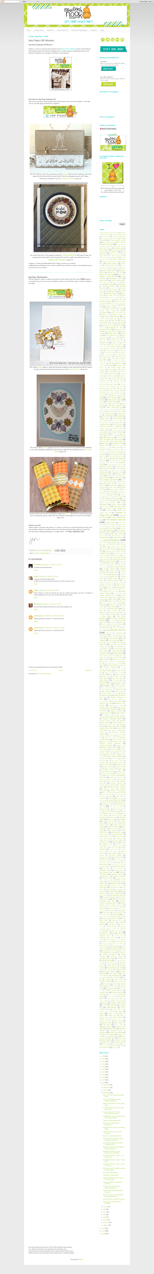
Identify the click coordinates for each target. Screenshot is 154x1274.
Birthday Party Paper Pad (113, 309)
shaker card (103, 885)
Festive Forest (112, 487)
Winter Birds (114, 1036)
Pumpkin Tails (109, 845)
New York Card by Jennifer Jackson (114, 1199)
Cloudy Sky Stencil (115, 400)
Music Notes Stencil (117, 678)
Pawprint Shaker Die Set (108, 817)
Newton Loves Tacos (106, 707)
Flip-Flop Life (103, 498)
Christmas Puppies (112, 384)
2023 (103, 1064)
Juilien (45, 447)
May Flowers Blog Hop (111, 663)
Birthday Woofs (106, 314)
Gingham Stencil (105, 538)
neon (110, 686)
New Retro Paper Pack (109, 689)
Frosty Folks (114, 526)
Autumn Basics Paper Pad (115, 255)
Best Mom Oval (111, 295)
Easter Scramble (104, 458)
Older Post (89, 670)
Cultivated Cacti (105, 424)
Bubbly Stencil (113, 333)
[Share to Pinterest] (64, 550)
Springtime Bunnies (116, 956)
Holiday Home (111, 599)
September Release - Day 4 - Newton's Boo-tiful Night (112, 1152)
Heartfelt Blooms (109, 569)
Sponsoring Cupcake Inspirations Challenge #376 (113, 1143)
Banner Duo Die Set (115, 272)
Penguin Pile (110, 819)
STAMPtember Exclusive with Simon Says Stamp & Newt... (114, 1117)
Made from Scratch (115, 657)
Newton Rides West (111, 709)
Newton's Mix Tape (117, 762)
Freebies (94, 30)
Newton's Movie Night (107, 764)
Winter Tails (111, 1038)
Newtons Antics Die (119, 794)
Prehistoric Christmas (117, 840)
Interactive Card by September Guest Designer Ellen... (114, 1169)
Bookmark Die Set (115, 328)
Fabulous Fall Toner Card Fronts (115, 464)
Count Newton (117, 419)
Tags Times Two (114, 977)
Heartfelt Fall (113, 572)
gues (101, 540)
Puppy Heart (103, 847)
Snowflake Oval (113, 924)
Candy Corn (115, 342)
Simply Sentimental (116, 893)
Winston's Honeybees (116, 1032)
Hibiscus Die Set (120, 584)
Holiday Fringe (119, 593)
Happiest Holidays (118, 553)
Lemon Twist (103, 635)
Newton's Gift (114, 749)
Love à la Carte (105, 646)
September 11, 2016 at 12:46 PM (52, 564)
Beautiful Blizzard (109, 286)
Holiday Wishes (111, 607)
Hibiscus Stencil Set (108, 586)
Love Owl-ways (117, 650)
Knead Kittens (113, 626)
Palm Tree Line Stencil (116, 806)
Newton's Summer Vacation (116, 787)
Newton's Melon (104, 762)
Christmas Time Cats (116, 386)
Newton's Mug (120, 764)
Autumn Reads (115, 267)
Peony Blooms (120, 819)
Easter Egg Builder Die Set (116, 454)
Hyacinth (121, 614)
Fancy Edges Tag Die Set (109, 480)
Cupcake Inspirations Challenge (111, 426)
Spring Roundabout (109, 954)
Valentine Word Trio (117, 1009)
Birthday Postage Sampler (108, 310)
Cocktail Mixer (111, 402)
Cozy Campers (104, 420)
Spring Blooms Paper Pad (117, 949)
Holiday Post (121, 601)
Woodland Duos (119, 1040)
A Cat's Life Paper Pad (119, 234)
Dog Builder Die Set (115, 449)
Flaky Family (113, 495)
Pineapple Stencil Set (112, 830)
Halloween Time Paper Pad (109, 549)
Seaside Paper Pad (105, 876)
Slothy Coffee (112, 908)
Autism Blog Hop (114, 253)
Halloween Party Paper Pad (114, 546)
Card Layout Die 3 (120, 354)
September (106, 1093)
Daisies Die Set (110, 435)
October (105, 1090)
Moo (110, 674)
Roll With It (102, 866)
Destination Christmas (117, 445)
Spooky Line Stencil (106, 941)
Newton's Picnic (121, 772)
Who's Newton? (62, 30)
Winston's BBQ (111, 1028)
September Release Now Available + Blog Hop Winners (114, 1147)
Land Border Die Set (115, 630)
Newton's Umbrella (120, 792)
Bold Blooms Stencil (108, 325)
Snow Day (115, 914)
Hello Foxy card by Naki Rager (112, 1136)
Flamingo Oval (108, 496)
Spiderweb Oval (118, 934)
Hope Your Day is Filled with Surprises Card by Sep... (111, 1112)
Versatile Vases (117, 1011)
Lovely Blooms (118, 654)
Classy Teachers (112, 398)
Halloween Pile (104, 548)
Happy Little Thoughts (57, 260)
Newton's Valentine (107, 794)
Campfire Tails (104, 343)
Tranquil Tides (104, 992)
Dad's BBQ (110, 432)
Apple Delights (116, 250)
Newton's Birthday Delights (108, 720)
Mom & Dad (119, 672)
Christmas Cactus (113, 373)
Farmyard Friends (120, 481)
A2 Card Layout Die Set (108, 242)
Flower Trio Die (105, 506)
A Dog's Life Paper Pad (118, 236)
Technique (108, 979)
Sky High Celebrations (109, 897)
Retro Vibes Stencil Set (117, 864)
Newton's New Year (109, 768)
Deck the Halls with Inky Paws (111, 439)
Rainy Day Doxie (119, 859)
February (106, 1222)
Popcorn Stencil (119, 836)
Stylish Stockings (112, 964)
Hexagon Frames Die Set (107, 584)
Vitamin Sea (112, 1013)
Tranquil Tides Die (117, 992)
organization (120, 798)
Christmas (110, 371)
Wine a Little (119, 1025)
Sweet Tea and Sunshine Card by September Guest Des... (113, 1139)
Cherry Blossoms (113, 369)
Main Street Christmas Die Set (110, 661)
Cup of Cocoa (117, 424)
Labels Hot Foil (116, 627)
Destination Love (104, 447)
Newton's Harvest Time (112, 755)
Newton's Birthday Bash (111, 719)
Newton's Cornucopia (111, 737)
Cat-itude (110, 365)
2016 (103, 1082)
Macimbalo (37, 604)
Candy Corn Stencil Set (116, 344)
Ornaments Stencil (108, 804)
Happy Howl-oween (119, 559)
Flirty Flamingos (114, 498)
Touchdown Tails (111, 989)
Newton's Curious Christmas (110, 743)
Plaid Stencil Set (117, 832)
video (101, 1013)
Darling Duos (121, 436)
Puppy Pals (114, 847)
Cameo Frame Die (117, 341)
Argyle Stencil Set (112, 252)
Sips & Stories (104, 895)
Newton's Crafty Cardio (118, 739)
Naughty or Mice (119, 684)
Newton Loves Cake (106, 703)
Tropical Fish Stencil (116, 1000)
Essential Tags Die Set (116, 460)
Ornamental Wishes (119, 802)
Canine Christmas (116, 346)
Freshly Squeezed (111, 524)
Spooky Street (114, 947)
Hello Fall (110, 582)
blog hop (114, 320)
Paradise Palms (105, 810)
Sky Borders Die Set (117, 895)
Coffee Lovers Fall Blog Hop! (112, 1120)
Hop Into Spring (114, 608)
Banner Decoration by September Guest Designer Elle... (113, 1195)
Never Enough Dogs (120, 688)
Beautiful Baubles (121, 284)
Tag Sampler (103, 977)
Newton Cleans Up (120, 691)
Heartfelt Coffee (113, 570)
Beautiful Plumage (112, 290)
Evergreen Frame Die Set (107, 462)
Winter (106, 1036)
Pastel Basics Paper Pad (111, 811)
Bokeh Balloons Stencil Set (115, 322)
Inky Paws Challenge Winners (42, 553)
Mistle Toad (108, 672)
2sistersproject (39, 616)
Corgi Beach (121, 415)
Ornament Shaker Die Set (115, 800)
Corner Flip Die (106, 417)
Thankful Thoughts (105, 981)
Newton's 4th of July (106, 713)
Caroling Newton (110, 358)
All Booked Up (118, 248)
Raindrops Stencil (105, 859)
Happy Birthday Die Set (113, 555)
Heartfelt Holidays (111, 574)
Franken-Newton (110, 522)
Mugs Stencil (104, 678)
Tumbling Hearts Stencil (117, 1004)
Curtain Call (115, 430)
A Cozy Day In (106, 236)
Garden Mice (110, 530)
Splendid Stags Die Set (108, 937)
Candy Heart (103, 346)
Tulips (104, 1004)
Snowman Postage (111, 928)
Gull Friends (103, 542)
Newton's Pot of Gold (107, 773)
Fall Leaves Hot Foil (114, 470)
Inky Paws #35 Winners (110, 1172)
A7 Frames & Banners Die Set (112, 243)
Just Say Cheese (116, 624)
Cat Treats (102, 365)
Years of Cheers (68, 178)
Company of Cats (109, 413)
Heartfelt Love (113, 576)
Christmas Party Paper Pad (108, 382)
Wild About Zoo (120, 1023)
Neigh (104, 686)
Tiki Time (115, 985)
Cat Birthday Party (116, 360)
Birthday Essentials (105, 301)
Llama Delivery (113, 638)
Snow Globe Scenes (118, 916)
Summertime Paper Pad (115, 968)
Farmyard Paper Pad (108, 483)
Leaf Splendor (119, 633)
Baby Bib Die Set (120, 269)
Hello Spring (119, 582)
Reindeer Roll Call (104, 861)
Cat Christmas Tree (115, 361)
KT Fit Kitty (37, 564)
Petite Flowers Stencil (113, 823)
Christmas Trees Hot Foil (108, 392)
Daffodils (119, 432)
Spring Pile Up (121, 952)
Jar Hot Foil (113, 622)
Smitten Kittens (110, 910)
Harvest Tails (114, 565)
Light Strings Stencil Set (112, 636)
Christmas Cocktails (111, 375)
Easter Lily (103, 456)
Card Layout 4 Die (110, 350)
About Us (50, 30)
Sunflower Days (120, 970)
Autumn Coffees (104, 257)
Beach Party (109, 284)
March (105, 1220)
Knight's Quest (105, 627)
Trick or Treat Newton (113, 998)
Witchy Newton (106, 1040)
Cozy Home (115, 420)
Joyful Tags (105, 624)
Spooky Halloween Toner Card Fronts (115, 939)
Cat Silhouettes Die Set (116, 363)
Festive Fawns (113, 485)
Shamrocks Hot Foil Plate (116, 885)
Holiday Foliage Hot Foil (112, 591)
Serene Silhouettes (113, 881)
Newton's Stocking (105, 785)
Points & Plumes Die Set (106, 836)
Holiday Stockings (114, 604)
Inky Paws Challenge (69, 49)
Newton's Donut (120, 745)
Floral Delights (108, 500)
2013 (103, 1233)
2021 (103, 1069)
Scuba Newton (119, 870)
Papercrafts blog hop (116, 808)
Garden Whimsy (107, 532)
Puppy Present (113, 849)
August (105, 1206)
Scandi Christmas (118, 868)
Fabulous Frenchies (106, 466)
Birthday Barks (118, 299)
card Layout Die (108, 354)
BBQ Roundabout (116, 280)
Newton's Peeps (121, 768)
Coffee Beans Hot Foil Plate (112, 403)
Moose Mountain (120, 674)
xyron (121, 1045)
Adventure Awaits (115, 246)
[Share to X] (60, 550)
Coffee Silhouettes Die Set (115, 411)
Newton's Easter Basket (109, 747)
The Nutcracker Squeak (118, 983)
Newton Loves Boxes (115, 701)
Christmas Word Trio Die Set (116, 394)
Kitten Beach (103, 626)
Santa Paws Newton (119, 866)
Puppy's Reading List (112, 853)
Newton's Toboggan (107, 792)
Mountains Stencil (118, 676)
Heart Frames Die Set (117, 567)
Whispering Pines (105, 1023)
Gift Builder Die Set (117, 535)
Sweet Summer (113, 973)
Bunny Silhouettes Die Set (112, 335)
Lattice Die (109, 633)
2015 (103, 1228)
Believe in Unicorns (112, 294)
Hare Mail (121, 563)
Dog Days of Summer (116, 451)
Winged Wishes (105, 1027)
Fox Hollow (109, 510)
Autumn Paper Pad (111, 265)
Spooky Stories (104, 947)
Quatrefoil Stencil (104, 857)
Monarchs (103, 674)
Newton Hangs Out (113, 699)
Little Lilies (103, 638)
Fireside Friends (110, 491)
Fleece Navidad (119, 496)
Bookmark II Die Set (106, 329)
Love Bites (117, 646)
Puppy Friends (119, 845)
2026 (103, 1056)
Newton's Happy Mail (106, 753)
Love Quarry (103, 652)
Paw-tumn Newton (117, 815)
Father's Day (120, 483)
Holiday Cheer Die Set (110, 589)
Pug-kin (123, 842)
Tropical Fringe (104, 1002)
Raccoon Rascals (74, 369)
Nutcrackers (103, 796)
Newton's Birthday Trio (119, 722)
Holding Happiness (119, 588)
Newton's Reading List (106, 779)
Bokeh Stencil (121, 324)
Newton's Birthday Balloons (116, 717)
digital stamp (116, 447)
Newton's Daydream (106, 745)
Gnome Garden (118, 538)
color (101, 413)
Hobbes (109, 587)
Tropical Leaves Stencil (118, 1002)
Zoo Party (115, 1047)
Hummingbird (112, 614)
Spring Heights (111, 952)
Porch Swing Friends (106, 838)
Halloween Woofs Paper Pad (114, 551)
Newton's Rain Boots (111, 775)
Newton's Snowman (117, 783)
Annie (67, 513)
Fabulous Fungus (120, 466)
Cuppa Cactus (104, 430)
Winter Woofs (121, 1038)
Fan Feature (105, 478)
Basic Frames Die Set (109, 276)
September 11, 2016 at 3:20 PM (48, 576)
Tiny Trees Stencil (112, 987)
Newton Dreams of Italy (109, 693)
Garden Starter (121, 530)
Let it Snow (114, 635)
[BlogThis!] (58, 550)
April (104, 1217)
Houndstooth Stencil (114, 612)
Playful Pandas (104, 834)
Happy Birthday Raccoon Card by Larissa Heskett (113, 1178)
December (106, 1085)
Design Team (39, 30)
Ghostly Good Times (116, 534)
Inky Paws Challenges (79, 30)
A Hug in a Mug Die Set (109, 238)
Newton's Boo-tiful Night (115, 726)
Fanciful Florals (117, 478)
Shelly (40, 367)
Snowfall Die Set (117, 920)
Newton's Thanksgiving (118, 791)
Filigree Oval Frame (114, 489)
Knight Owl (122, 626)
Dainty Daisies (104, 434)
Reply (36, 570)
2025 (103, 1059)
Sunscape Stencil (109, 971)
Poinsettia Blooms (117, 834)
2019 (103, 1074)
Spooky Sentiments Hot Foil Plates (112, 943)
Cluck (101, 402)
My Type (116, 680)
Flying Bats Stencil (119, 506)
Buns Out (114, 337)
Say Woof (106, 868)
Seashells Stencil (116, 874)
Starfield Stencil (106, 960)
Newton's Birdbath (110, 715)
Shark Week (109, 889)
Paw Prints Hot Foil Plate (113, 813)
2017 (103, 1080)
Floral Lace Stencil (107, 502)
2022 (103, 1067)
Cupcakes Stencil (118, 428)
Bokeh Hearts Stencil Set (107, 324)
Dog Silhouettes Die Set (113, 453)
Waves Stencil (117, 1017)
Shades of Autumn (117, 883)
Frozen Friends (112, 528)
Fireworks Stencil (109, 493)
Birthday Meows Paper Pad (109, 305)
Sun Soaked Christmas (106, 969)
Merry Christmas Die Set (115, 669)
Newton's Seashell (111, 781)
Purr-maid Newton (115, 855)
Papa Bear (103, 808)
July (104, 1209)
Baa (112, 269)
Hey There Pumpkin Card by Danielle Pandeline (111, 1100)
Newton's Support (109, 788)
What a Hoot (118, 1021)
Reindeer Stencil (115, 861)
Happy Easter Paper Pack (116, 557)
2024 (103, 1061)
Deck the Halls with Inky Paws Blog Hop (112, 441)
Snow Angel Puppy (105, 914)
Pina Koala (113, 828)
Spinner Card (119, 935)
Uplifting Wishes (111, 1008)
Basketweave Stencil (115, 278)
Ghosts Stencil (104, 535)
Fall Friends (109, 468)
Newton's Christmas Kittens (116, 734)
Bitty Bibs (106, 316)
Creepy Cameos (118, 422)
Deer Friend (105, 443)
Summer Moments (112, 966)
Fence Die (103, 485)
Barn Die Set (121, 274)
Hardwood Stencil (109, 563)
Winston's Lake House (107, 1034)
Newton (121, 689)
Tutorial (105, 1005)
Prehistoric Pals (104, 842)
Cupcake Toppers (104, 428)
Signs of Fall (103, 891)
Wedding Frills (104, 1019)
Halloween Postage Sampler (117, 548)
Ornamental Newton (105, 802)
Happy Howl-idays (105, 559)
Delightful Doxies (117, 443)
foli (103, 508)
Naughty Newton (105, 684)
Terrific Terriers (118, 979)
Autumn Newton (112, 263)
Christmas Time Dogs (106, 388)
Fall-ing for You (117, 472)
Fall (102, 468)
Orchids (111, 798)
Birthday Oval (109, 307)
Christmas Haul (104, 380)
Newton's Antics (119, 713)
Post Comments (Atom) (44, 673)
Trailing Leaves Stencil (114, 990)
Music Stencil (104, 680)
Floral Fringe (119, 500)
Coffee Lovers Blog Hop (114, 407)
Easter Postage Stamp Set (115, 456)
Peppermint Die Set (108, 821)
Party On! (117, 810)
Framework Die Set (115, 519)
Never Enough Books (119, 686)
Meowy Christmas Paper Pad (116, 665)
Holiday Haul (115, 597)
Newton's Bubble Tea (112, 730)
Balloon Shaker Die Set (109, 271)
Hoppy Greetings (112, 610)
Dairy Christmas (116, 434)
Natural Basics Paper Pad (116, 682)
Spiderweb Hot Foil (105, 933)
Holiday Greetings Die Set (108, 595)
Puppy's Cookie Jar (113, 851)
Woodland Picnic (105, 1042)
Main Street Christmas (119, 659)
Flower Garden (117, 504)
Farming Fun (109, 481)
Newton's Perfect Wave (107, 772)
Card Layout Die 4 (107, 356)
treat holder (103, 994)
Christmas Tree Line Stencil (115, 390)
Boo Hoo (102, 327)
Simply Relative (113, 891)
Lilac (122, 636)
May (104, 1214)
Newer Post (32, 670)
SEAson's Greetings (119, 876)
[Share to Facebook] (62, 550)
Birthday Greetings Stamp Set (117, 303)
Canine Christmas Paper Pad (108, 348)
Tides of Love (105, 985)
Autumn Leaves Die (119, 259)
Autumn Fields (115, 257)
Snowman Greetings (111, 926)
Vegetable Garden (105, 1011)
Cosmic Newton (118, 417)
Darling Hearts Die (108, 437)
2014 (103, 1231)
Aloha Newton (104, 250)
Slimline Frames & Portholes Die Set (112, 900)
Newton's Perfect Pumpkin (112, 770)
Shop (102, 30)
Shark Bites (103, 887)
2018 (103, 1077)
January (105, 1225)
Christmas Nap (118, 380)
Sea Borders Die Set (107, 872)
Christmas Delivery (112, 377)
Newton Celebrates (105, 691)
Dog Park (102, 453)
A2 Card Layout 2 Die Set (117, 240)
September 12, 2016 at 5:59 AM (49, 590)
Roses (109, 866)
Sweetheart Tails (117, 975)
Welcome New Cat (117, 1019)
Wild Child (106, 1025)
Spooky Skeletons (105, 945)
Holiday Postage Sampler (109, 603)
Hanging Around (105, 553)
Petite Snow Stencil (113, 827)
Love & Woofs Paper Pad (116, 644)
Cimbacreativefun (69, 255)
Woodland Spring (119, 1042)
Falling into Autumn (106, 474)
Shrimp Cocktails (119, 889)
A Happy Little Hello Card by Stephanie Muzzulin (111, 1187)
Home (29, 30)
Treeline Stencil (111, 996)
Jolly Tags (122, 622)
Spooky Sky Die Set (117, 945)
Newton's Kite (114, 758)
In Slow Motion (105, 616)
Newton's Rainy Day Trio (116, 777)
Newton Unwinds (116, 711)
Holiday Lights (112, 601)
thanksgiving (107, 983)
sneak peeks (106, 912)
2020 (103, 1072)
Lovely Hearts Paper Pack (108, 655)
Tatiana (65, 174)
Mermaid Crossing (109, 667)
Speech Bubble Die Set (111, 932)
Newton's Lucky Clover (116, 760)
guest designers (112, 540)
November (106, 1087)
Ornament (102, 800)
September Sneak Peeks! (110, 1175)
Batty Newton (104, 280)
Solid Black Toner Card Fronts (117, 930)
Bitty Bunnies (115, 316)
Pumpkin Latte (107, 844)
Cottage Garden (105, 419)
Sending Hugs (107, 878)
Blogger (80, 1259)
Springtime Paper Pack (107, 958)
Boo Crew (119, 326)
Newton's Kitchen (104, 758)
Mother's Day (106, 676)
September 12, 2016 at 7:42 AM (51, 604)
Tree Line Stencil (112, 994)
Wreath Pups (114, 1045)
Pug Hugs (116, 842)
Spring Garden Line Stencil (109, 951)
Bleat (121, 318)
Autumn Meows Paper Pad (110, 261)
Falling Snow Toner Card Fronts (116, 476)
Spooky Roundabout (119, 941)
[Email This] (56, 550)
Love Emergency (119, 648)
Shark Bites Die (115, 887)
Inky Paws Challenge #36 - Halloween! (111, 1124)
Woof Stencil (116, 1044)
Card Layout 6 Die (109, 352)
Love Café (107, 648)
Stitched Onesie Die (111, 962)
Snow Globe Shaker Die (110, 918)
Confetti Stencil (109, 415)
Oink (110, 796)
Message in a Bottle (106, 671)
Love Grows (104, 650)
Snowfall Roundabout (107, 922)
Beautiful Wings (111, 292)
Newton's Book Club (106, 728)
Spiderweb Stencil (105, 935)
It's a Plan (111, 620)
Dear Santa (120, 437)
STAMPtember (121, 958)
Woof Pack (106, 1044)
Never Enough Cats (107, 688)
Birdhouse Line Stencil (113, 297)
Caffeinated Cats (115, 339)
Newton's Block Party (109, 724)
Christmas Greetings (117, 378)
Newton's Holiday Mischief (113, 756)
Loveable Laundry (116, 652)
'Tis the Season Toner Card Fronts (109, 232)
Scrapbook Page (105, 870)
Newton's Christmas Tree (107, 736)
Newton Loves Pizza (116, 705)
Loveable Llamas (105, 654)
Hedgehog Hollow (112, 580)
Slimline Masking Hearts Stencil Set (109, 906)
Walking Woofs (112, 1015)
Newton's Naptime (108, 766)
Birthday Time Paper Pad (118, 312)
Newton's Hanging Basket (116, 751)
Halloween (113, 542)
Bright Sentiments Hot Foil (111, 331)
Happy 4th (102, 555)
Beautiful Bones (113, 288)
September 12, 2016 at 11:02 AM (54, 616)
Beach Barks (116, 282)
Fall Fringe (118, 468)
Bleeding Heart (104, 320)
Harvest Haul (103, 565)
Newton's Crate (106, 741)
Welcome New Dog (105, 1021)
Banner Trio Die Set (107, 275)
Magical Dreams (105, 659)
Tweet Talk (113, 1006)
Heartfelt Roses (112, 578)
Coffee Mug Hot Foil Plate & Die (108, 409)
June (105, 1212)
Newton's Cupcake (118, 741)
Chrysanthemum (104, 396)
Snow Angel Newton (118, 912)
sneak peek (121, 910)
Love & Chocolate (114, 640)
